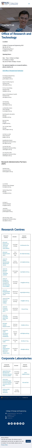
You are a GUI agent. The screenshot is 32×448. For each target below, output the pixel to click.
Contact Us (9, 418)
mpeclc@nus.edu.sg (24, 271)
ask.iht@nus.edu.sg (24, 333)
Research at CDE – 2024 (15, 397)
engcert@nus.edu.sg (24, 292)
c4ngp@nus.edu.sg (24, 282)
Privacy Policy (4, 444)
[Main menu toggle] (29, 3)
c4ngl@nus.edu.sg (25, 300)
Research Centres (6, 236)
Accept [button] (28, 441)
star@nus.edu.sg (25, 325)
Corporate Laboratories (7, 365)
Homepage (5, 397)
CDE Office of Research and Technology (13, 70)
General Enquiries (24, 236)
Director (15, 236)
